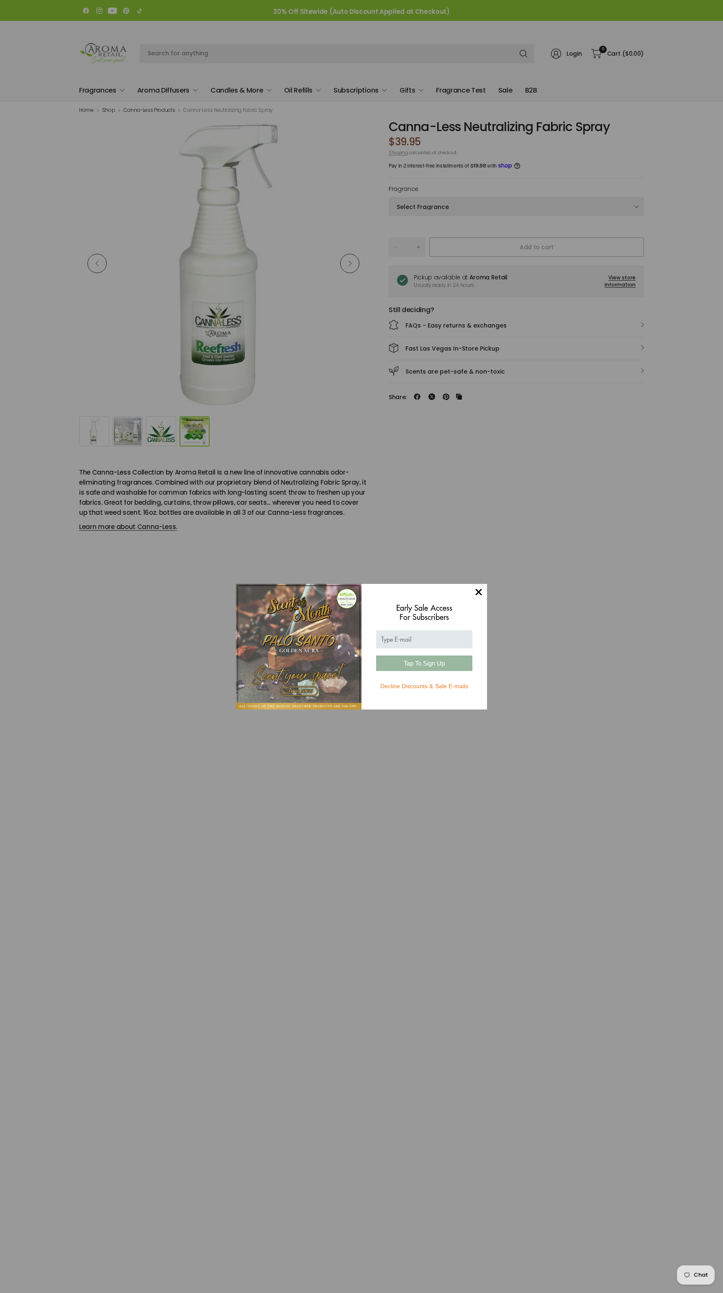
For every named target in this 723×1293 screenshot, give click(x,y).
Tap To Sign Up (424, 663)
